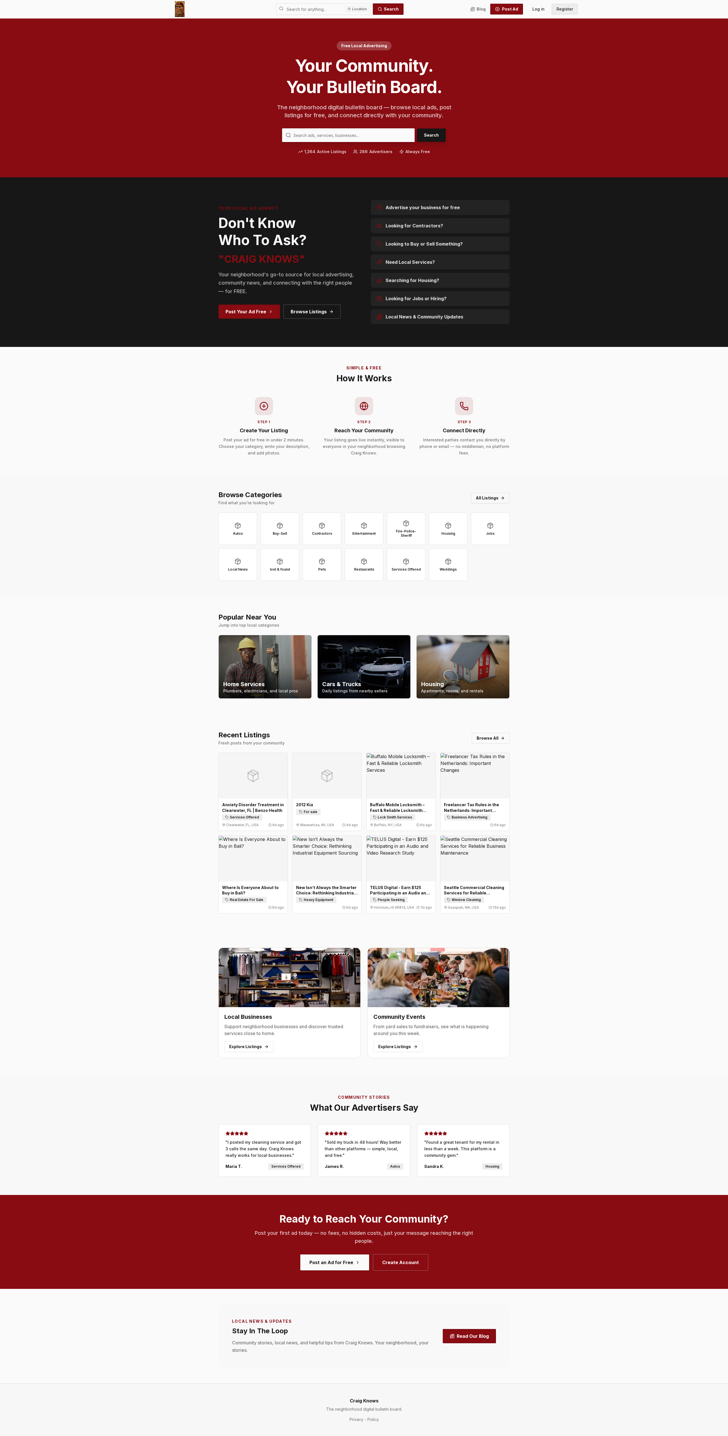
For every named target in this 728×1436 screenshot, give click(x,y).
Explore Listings (245, 1046)
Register (565, 9)
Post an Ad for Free (331, 1262)
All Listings (487, 497)
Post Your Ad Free (246, 311)
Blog (481, 9)
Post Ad (510, 9)
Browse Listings (309, 311)
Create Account (400, 1262)
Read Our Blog (473, 1336)
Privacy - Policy (364, 1419)
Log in (538, 9)
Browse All (488, 738)
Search (391, 9)
